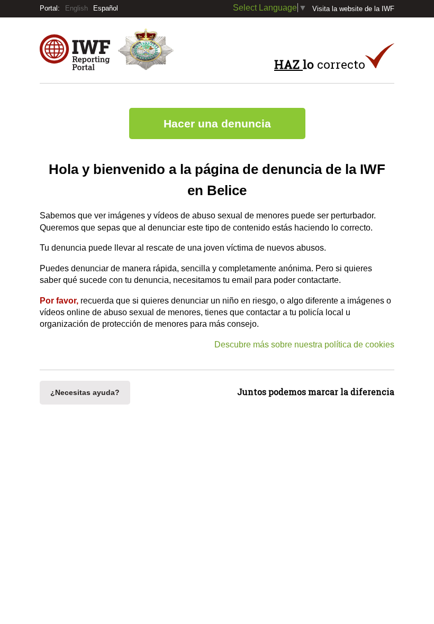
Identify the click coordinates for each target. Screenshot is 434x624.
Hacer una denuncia (217, 123)
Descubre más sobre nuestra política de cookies (304, 344)
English (76, 8)
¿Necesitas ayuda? (85, 392)
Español (105, 8)
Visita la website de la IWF (353, 9)
